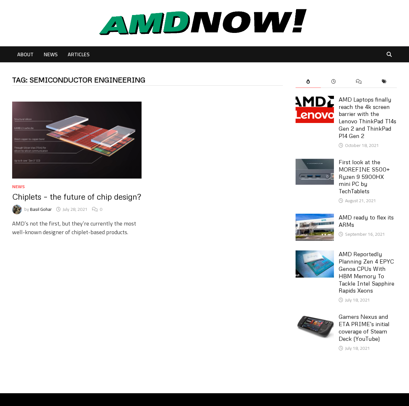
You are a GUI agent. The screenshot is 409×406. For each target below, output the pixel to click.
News (51, 54)
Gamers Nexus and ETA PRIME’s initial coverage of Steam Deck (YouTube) (364, 327)
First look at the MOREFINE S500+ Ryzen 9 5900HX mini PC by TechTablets (364, 176)
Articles (78, 54)
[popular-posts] (308, 81)
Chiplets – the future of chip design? (76, 197)
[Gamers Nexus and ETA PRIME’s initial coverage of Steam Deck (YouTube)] (315, 317)
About (25, 54)
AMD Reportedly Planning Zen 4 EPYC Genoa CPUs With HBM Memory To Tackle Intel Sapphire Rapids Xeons (366, 272)
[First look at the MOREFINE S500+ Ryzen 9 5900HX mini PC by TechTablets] (315, 162)
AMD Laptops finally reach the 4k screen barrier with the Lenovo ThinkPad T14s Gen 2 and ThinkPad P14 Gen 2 (367, 117)
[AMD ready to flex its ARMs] (315, 218)
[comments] (358, 81)
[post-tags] (384, 81)
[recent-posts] (333, 81)
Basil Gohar (41, 209)
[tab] (308, 81)
